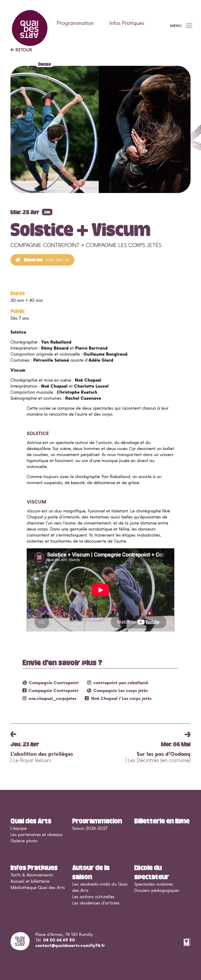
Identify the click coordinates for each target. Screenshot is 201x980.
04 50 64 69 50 (59, 940)
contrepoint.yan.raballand (120, 683)
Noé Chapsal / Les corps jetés (121, 699)
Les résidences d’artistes (96, 903)
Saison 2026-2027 (89, 828)
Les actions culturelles (93, 897)
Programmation (75, 23)
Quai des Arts (30, 820)
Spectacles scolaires (153, 884)
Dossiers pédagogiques (156, 890)
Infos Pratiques (126, 23)
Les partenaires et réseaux (36, 835)
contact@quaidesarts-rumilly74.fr (70, 946)
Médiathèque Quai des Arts (37, 888)
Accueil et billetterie (29, 881)
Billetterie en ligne (161, 820)
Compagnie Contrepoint (54, 683)
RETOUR (23, 50)
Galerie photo (23, 841)
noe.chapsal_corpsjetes (52, 699)
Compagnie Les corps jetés (120, 691)
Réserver (46, 260)
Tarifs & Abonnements (31, 875)
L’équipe (18, 828)
